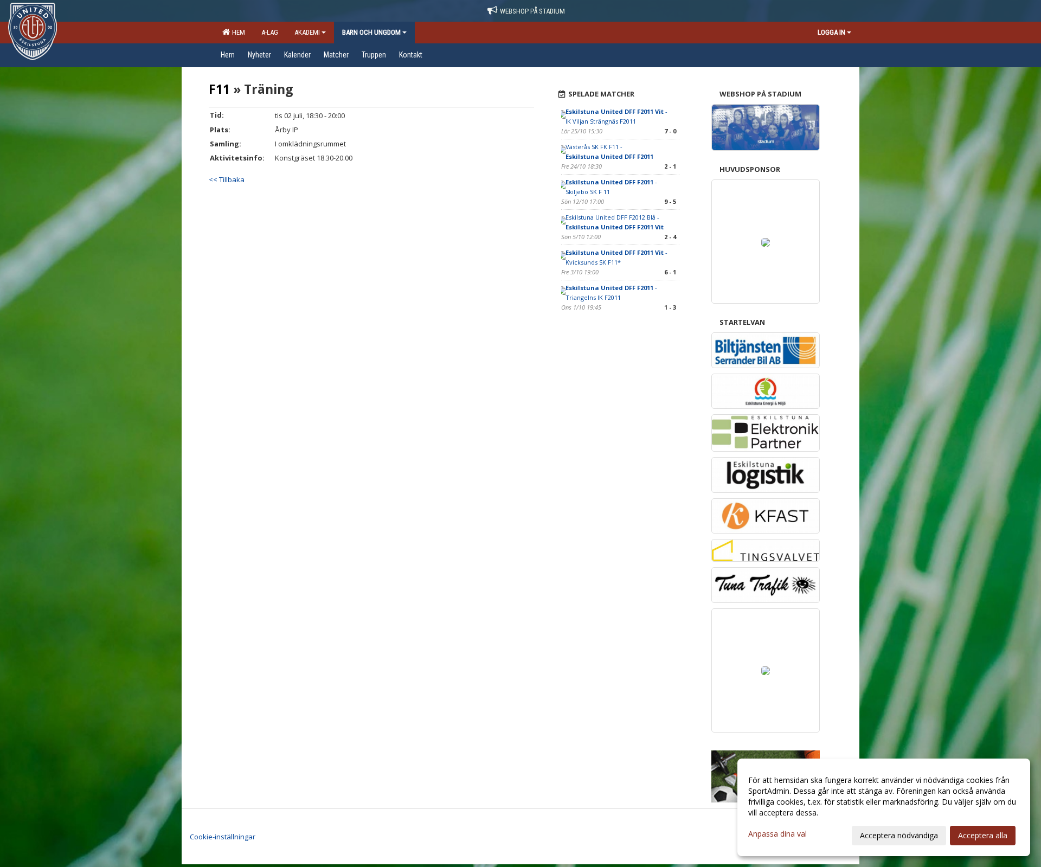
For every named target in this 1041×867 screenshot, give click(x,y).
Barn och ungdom (371, 32)
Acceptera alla (982, 835)
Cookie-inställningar (222, 837)
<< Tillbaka (227, 179)
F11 (219, 89)
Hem (237, 32)
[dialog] (883, 807)
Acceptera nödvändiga (899, 835)
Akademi (307, 32)
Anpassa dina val (777, 834)
